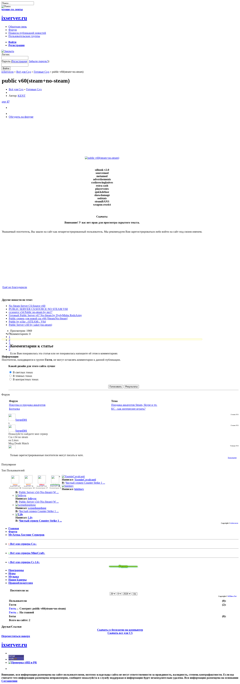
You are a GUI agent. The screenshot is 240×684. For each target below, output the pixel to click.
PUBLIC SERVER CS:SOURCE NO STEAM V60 (38, 308)
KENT (21, 95)
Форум (12, 531)
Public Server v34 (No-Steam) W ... (39, 492)
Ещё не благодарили (14, 287)
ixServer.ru (7, 71)
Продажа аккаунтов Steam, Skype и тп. (134, 404)
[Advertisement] (102, 139)
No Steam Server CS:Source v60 (27, 305)
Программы (16, 570)
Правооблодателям (20, 582)
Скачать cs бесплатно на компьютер (120, 629)
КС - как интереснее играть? (128, 408)
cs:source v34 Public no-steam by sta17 (30, 312)
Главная (13, 528)
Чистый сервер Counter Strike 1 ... (85, 482)
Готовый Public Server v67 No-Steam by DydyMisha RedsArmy (45, 315)
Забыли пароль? (38, 61)
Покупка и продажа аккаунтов (27, 404)
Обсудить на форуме (21, 116)
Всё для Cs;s (23, 71)
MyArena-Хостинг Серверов (26, 534)
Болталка (14, 408)
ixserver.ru (14, 18)
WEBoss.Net (232, 596)
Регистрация (19, 61)
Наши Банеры (17, 579)
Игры (12, 573)
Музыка (13, 576)
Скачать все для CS (120, 632)
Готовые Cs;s (41, 71)
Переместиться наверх (15, 636)
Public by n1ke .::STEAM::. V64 (27, 321)
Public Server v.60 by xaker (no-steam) (30, 324)
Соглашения (9, 680)
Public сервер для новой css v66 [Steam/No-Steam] (38, 318)
